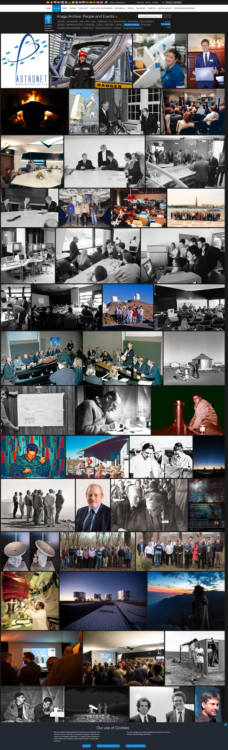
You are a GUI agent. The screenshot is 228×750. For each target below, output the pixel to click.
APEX (87, 21)
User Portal (177, 2)
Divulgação (140, 8)
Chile (93, 21)
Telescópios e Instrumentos (101, 8)
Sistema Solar (87, 28)
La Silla (100, 25)
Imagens (56, 8)
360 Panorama (72, 21)
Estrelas (117, 28)
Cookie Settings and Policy (136, 746)
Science (169, 2)
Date (168, 27)
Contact (148, 2)
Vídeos (64, 8)
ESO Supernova (120, 21)
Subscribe (140, 2)
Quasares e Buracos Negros (69, 28)
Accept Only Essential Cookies (108, 746)
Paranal (119, 25)
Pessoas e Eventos (131, 25)
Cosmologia (102, 21)
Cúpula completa (147, 21)
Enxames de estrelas (104, 28)
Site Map (155, 2)
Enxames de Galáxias (75, 25)
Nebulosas (109, 25)
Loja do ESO (83, 8)
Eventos (131, 8)
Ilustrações (90, 25)
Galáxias (61, 25)
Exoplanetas (133, 21)
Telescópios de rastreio (132, 28)
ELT (110, 21)
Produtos (152, 8)
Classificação (166, 24)
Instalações (146, 25)
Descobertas (120, 8)
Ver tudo (61, 21)
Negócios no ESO (164, 8)
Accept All (86, 746)
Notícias (73, 8)
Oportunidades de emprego (184, 8)
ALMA (81, 21)
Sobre (48, 8)
